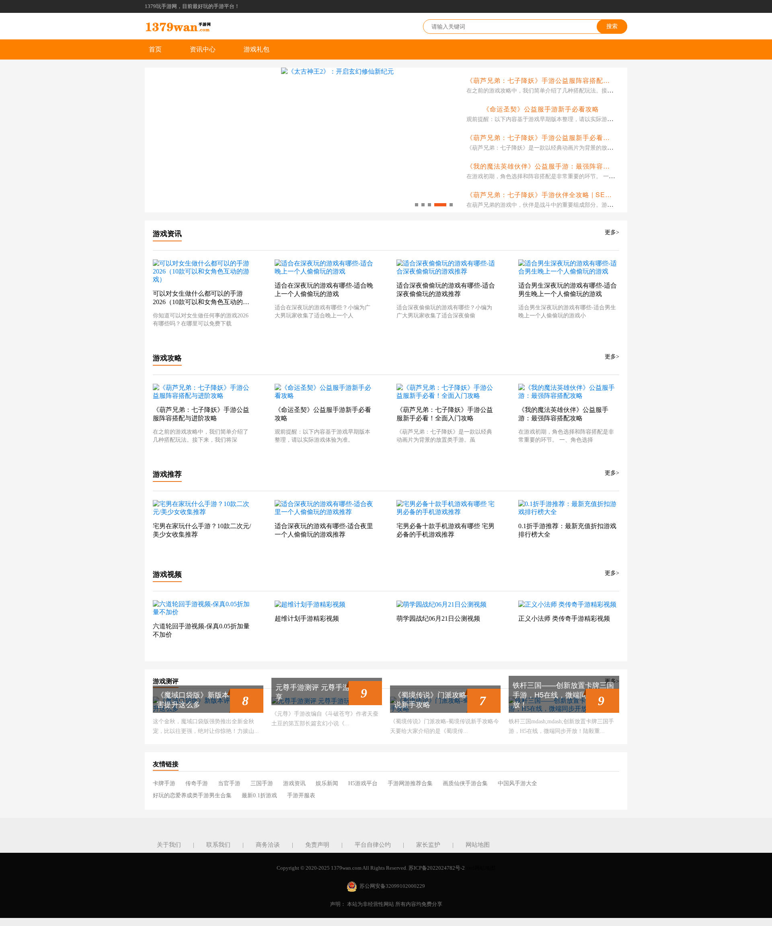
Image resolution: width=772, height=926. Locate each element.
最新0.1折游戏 (259, 795)
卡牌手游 (164, 783)
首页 (155, 49)
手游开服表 (301, 795)
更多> (612, 232)
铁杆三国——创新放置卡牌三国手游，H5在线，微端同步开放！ (563, 694)
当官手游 (229, 783)
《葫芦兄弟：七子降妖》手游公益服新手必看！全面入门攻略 (558, 137)
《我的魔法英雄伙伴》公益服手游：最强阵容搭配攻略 (548, 166)
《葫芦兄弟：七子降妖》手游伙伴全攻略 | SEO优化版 (548, 194)
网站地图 (478, 845)
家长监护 (428, 845)
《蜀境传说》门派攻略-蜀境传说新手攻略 (442, 699)
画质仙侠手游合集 (465, 783)
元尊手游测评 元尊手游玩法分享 (323, 691)
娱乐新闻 (327, 783)
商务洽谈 (268, 845)
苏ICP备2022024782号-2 (437, 868)
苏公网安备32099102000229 (392, 886)
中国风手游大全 (517, 783)
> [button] (448, 140)
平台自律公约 (373, 845)
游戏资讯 (294, 783)
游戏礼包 (256, 49)
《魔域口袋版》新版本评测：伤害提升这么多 (207, 699)
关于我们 (169, 845)
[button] (416, 204)
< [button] (151, 140)
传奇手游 (196, 783)
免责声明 (317, 845)
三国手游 (261, 783)
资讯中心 (203, 49)
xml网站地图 (480, 868)
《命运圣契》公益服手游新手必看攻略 (541, 108)
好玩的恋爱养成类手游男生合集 (192, 795)
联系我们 (218, 845)
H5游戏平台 (363, 783)
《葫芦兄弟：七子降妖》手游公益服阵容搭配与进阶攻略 (551, 80)
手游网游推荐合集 (410, 783)
